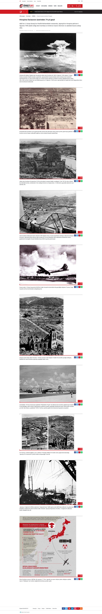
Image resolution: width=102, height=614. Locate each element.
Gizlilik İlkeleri (48, 608)
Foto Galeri (28, 16)
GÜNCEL (33, 16)
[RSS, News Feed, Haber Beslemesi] (81, 608)
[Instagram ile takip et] (75, 608)
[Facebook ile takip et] (63, 608)
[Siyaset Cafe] (26, 5)
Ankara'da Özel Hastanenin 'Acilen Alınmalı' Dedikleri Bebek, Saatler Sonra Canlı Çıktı (50, 11)
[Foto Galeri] (82, 1)
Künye (39, 608)
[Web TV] (79, 1)
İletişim (43, 608)
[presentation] (23, 11)
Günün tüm (78, 11)
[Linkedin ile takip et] (72, 608)
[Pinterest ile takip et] (78, 608)
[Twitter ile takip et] (66, 608)
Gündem (50, 5)
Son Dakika (44, 5)
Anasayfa (23, 16)
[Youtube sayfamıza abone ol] (69, 608)
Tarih (55, 5)
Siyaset (38, 5)
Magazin (60, 5)
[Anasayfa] (20, 1)
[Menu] (69, 6)
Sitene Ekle (39, 1)
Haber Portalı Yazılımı (25, 612)
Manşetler (24, 1)
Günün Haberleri (30, 1)
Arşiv (35, 1)
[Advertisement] (10, 31)
